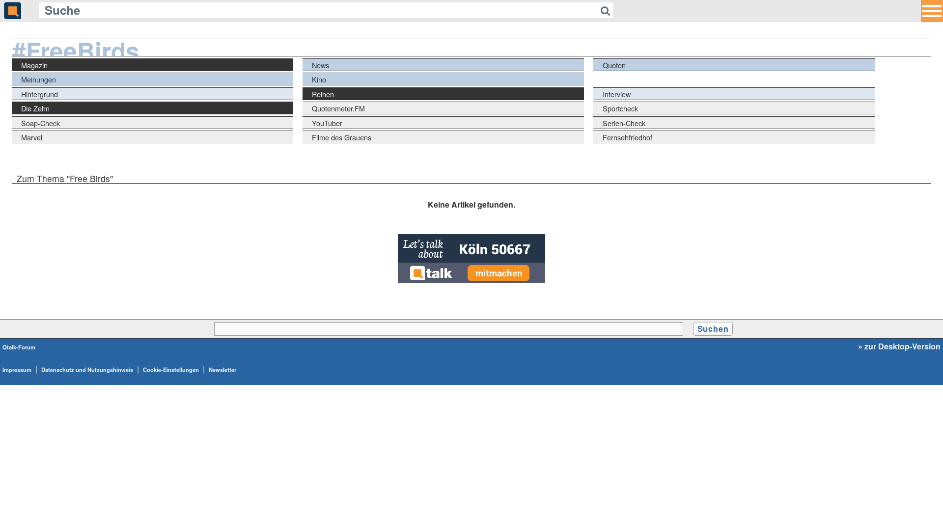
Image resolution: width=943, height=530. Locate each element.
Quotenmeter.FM (338, 108)
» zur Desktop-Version (899, 346)
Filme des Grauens (341, 137)
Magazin (34, 65)
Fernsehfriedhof (627, 137)
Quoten (614, 65)
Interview (617, 94)
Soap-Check (40, 123)
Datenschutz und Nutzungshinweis (87, 369)
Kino (319, 79)
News (320, 65)
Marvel (31, 137)
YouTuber (327, 123)
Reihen (323, 94)
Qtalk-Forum (18, 347)
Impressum (16, 369)
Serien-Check (624, 123)
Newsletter (222, 369)
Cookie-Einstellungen (171, 369)
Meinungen (38, 79)
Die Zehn (35, 108)
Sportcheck (620, 108)
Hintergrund (39, 94)
